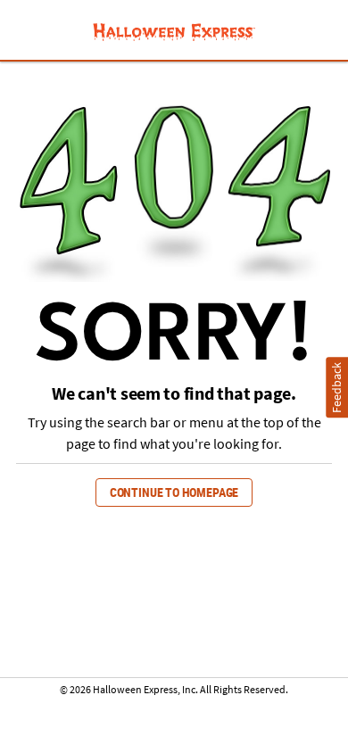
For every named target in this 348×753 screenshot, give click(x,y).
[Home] (174, 31)
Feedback (337, 387)
